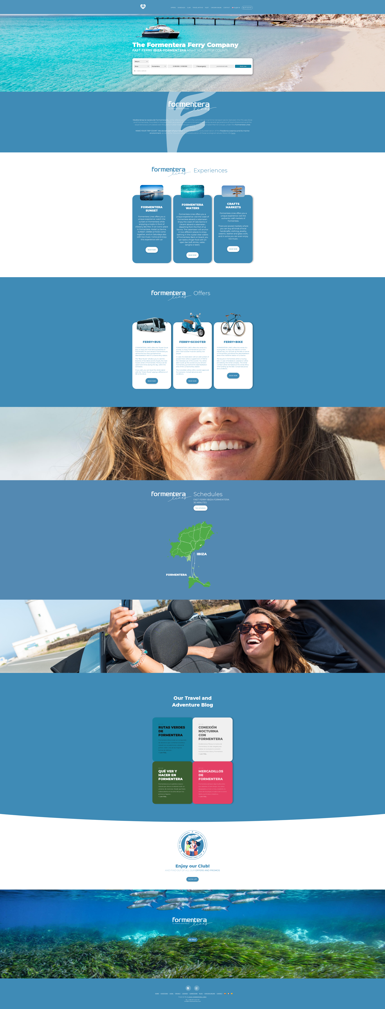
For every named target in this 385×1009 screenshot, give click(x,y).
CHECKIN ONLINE (209, 993)
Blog (201, 993)
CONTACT (219, 993)
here (233, 133)
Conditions (194, 993)
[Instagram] (196, 988)
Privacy (177, 993)
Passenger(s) (201, 66)
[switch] (135, 71)
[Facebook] (188, 988)
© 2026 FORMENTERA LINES (196, 997)
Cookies (185, 993)
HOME (157, 993)
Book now (243, 66)
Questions (164, 993)
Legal (171, 993)
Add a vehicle (141, 71)
